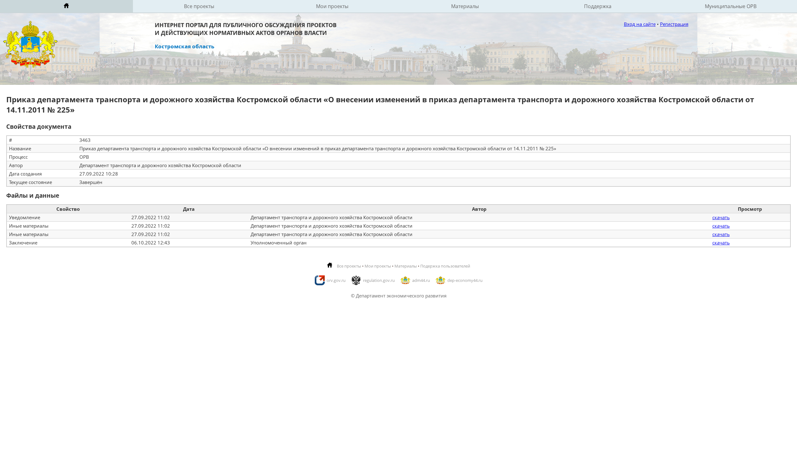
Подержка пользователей (445, 266)
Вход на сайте (640, 24)
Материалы (465, 6)
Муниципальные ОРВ (731, 6)
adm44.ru (421, 280)
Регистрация (674, 24)
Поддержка (597, 6)
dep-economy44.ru (465, 280)
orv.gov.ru (336, 280)
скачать (721, 217)
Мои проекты (332, 6)
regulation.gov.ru (379, 280)
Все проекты (199, 6)
